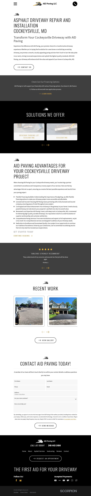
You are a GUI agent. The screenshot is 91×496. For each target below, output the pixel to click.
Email (48, 387)
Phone (16, 387)
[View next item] (47, 145)
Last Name (49, 381)
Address (16, 392)
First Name (17, 381)
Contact (66, 451)
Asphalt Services (39, 451)
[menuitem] (16, 492)
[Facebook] (16, 480)
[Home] (45, 4)
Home (24, 451)
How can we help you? (20, 404)
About (30, 451)
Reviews (59, 451)
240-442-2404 (54, 445)
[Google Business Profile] (20, 480)
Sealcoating (50, 451)
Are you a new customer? (21, 398)
